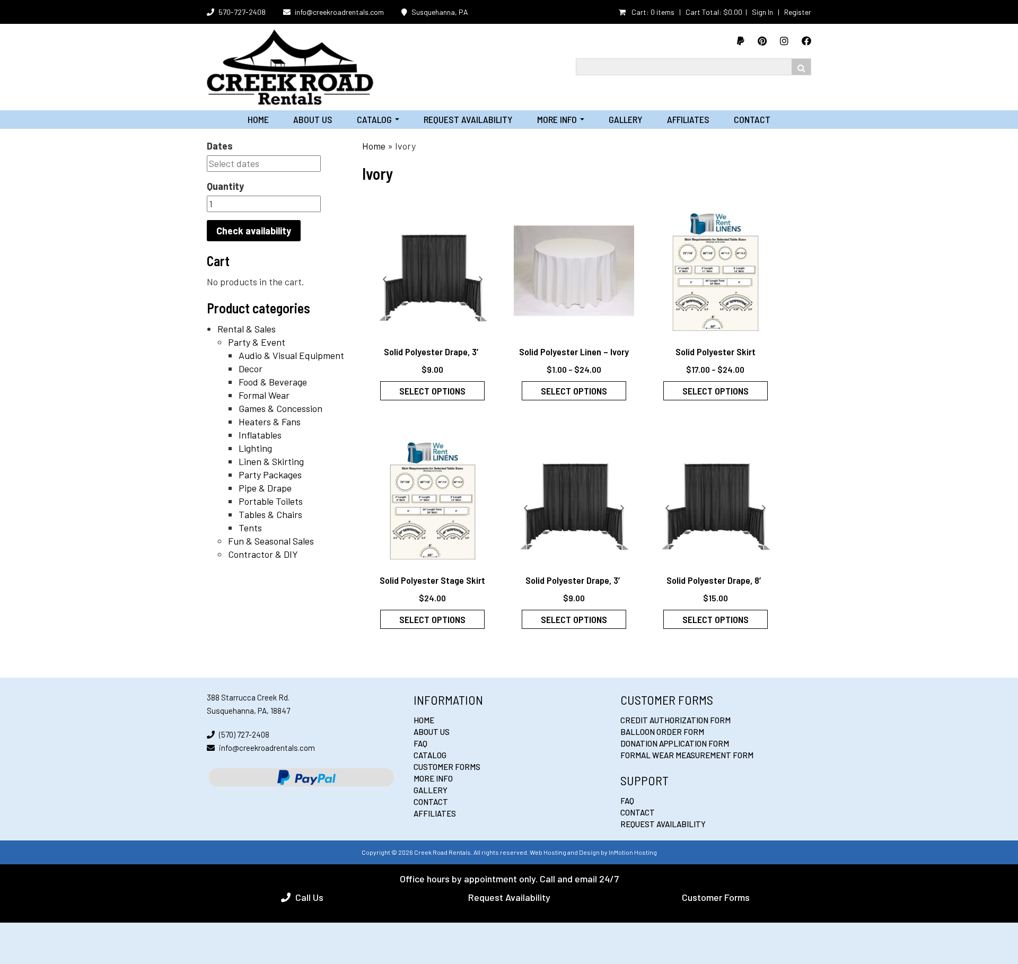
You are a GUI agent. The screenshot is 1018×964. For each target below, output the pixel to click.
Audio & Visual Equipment (291, 355)
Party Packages (270, 474)
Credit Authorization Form (675, 720)
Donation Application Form (674, 743)
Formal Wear (264, 395)
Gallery (626, 119)
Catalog (378, 119)
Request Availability (468, 119)
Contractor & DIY (263, 554)
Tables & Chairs (270, 514)
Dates (220, 146)
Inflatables (260, 435)
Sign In (762, 11)
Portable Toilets (271, 501)
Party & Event (256, 342)
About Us (312, 119)
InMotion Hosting (633, 852)
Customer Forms (447, 767)
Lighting (255, 448)
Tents (250, 527)
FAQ (420, 743)
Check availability (253, 230)
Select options (432, 391)
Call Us (309, 897)
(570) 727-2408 (244, 734)
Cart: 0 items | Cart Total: (686, 11)
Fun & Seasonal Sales (271, 541)
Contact (752, 119)
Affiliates (688, 119)
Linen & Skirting (271, 461)
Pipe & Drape (265, 488)
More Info (560, 119)
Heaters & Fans (270, 421)
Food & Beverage (273, 382)
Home (258, 119)
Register (797, 11)
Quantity (225, 186)
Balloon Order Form (662, 732)
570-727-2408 (242, 11)
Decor (250, 368)
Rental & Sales (246, 329)
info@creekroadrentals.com (339, 11)
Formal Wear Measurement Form (686, 755)
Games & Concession (280, 408)
